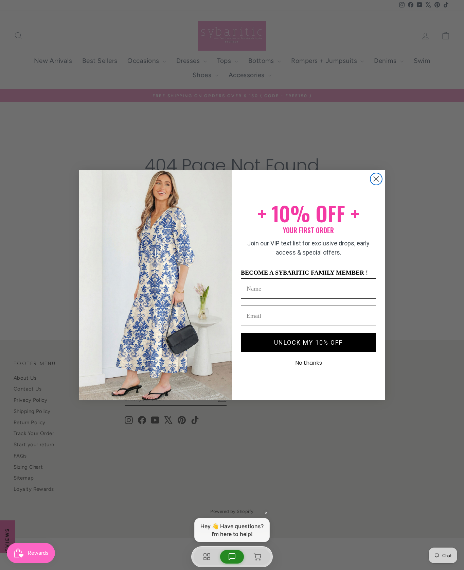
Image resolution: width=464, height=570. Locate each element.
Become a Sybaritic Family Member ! (304, 272)
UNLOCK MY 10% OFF (308, 342)
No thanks (308, 363)
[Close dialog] (376, 179)
